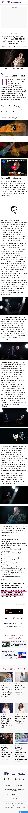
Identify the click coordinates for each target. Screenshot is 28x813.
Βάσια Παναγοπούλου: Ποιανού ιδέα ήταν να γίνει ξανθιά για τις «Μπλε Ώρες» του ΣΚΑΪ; (6, 721)
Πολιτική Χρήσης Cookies (14, 794)
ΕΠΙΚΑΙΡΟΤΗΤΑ (19, 745)
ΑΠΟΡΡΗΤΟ (24, 812)
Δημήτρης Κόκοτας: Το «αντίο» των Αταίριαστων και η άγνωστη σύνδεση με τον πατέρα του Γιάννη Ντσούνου (21, 753)
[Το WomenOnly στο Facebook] (4, 779)
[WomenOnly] (14, 2)
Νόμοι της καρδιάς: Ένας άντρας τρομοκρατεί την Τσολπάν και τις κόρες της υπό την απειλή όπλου (7, 752)
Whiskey (23, 807)
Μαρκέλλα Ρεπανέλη (8, 46)
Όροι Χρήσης (18, 785)
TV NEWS (14, 33)
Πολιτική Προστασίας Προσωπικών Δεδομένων (14, 790)
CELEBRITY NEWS (5, 683)
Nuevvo (11, 807)
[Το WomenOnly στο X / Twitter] (16, 779)
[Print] (22, 68)
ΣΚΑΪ (12, 87)
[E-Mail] (18, 68)
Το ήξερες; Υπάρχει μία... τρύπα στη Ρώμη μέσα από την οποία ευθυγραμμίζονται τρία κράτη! (13, 585)
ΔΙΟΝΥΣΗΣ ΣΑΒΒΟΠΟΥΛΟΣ (14, 626)
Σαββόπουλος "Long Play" (10, 95)
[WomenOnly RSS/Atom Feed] (23, 779)
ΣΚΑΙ (22, 623)
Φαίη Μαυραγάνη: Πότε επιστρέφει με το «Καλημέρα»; (21, 719)
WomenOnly (14, 774)
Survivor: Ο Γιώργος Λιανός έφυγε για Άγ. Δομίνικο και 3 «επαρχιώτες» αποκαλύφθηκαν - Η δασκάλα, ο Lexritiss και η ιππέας (14, 593)
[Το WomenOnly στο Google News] (19, 779)
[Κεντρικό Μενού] (3, 2)
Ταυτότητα (9, 785)
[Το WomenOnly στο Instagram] (8, 779)
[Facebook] (6, 68)
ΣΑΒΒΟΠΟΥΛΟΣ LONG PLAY (11, 623)
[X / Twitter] (10, 68)
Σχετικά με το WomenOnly (14, 798)
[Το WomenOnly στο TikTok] (12, 779)
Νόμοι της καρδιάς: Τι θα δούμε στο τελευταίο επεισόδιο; (20, 689)
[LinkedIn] (14, 68)
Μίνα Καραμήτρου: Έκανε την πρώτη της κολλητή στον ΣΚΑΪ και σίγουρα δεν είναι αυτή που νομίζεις (6, 691)
